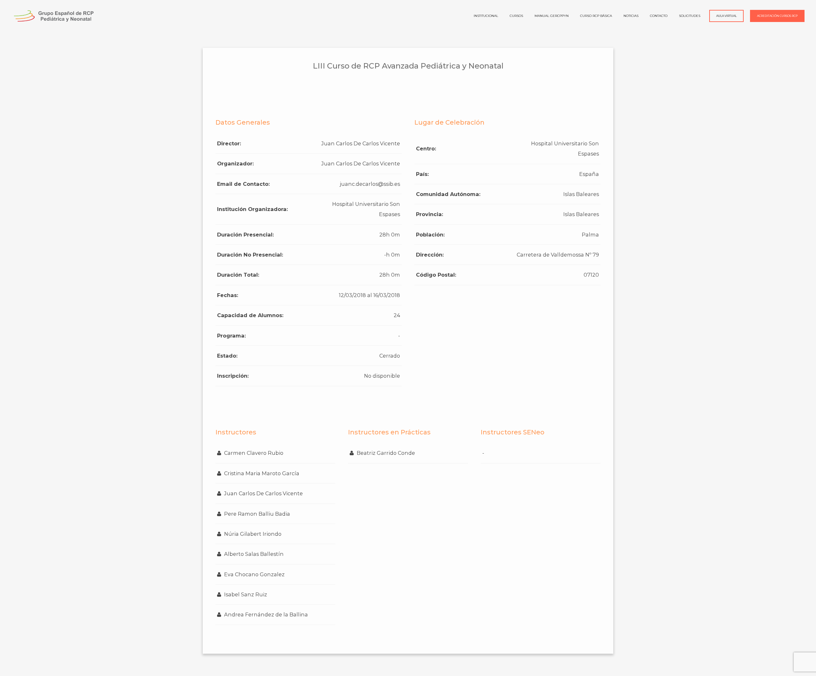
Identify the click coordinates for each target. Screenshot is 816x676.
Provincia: (429, 214)
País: (422, 174)
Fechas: (227, 295)
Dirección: (430, 254)
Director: (229, 143)
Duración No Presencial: (250, 254)
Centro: (426, 148)
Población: (430, 234)
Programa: (231, 335)
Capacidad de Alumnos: (250, 315)
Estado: (227, 356)
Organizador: (235, 163)
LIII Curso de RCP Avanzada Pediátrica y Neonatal (408, 65)
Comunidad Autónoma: (448, 194)
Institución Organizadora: (252, 209)
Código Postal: (436, 275)
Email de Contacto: (243, 184)
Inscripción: (233, 376)
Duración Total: (238, 275)
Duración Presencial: (245, 234)
